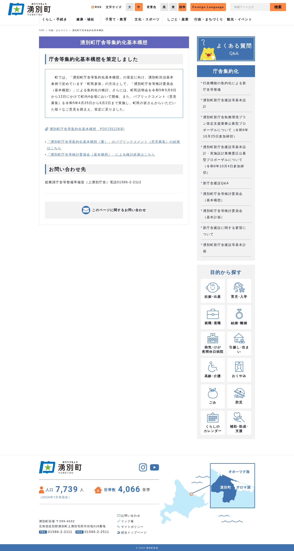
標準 (182, 7)
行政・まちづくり (58, 30)
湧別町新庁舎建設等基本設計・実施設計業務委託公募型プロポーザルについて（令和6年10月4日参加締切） (224, 159)
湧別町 (29, 9)
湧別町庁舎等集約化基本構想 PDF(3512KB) (87, 129)
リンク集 (127, 521)
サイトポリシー (132, 526)
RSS (98, 7)
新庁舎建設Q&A (216, 183)
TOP (41, 30)
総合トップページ (134, 532)
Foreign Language (208, 7)
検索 (278, 7)
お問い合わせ (130, 515)
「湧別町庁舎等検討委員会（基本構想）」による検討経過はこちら (101, 154)
